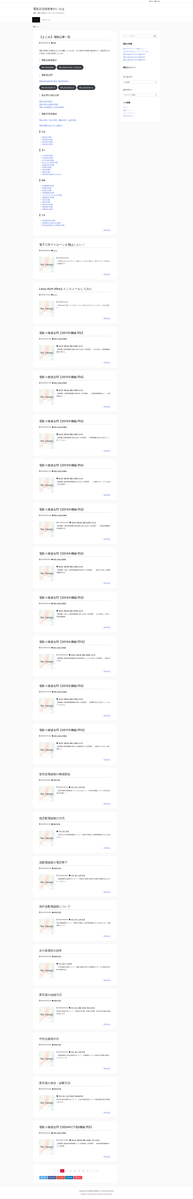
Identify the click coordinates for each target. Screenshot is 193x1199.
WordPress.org (128, 116)
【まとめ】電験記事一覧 (54, 37)
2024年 (97, 1140)
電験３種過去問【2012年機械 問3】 (62, 421)
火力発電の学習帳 (47, 158)
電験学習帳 (56, 780)
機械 (71, 346)
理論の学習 (43, 120)
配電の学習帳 (46, 172)
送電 (79, 787)
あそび (55, 250)
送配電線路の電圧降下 (53, 862)
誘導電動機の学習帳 (48, 192)
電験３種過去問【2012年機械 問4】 (62, 377)
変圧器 (93, 1008)
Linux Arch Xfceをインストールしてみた (65, 289)
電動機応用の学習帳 (48, 197)
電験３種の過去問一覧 (48, 87)
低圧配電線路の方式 (52, 818)
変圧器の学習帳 (46, 190)
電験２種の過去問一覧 (67, 87)
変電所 (84, 1008)
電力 (76, 787)
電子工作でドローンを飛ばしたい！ (62, 244)
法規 (67, 1096)
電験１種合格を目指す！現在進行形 (70, 67)
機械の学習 (63, 120)
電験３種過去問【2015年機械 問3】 (62, 686)
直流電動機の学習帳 (48, 185)
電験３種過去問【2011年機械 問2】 (61, 333)
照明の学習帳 (46, 199)
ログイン (126, 107)
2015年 (93, 655)
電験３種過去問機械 (60, 339)
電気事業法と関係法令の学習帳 (51, 223)
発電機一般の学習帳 (48, 165)
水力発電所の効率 (50, 950)
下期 (92, 1140)
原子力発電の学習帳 (48, 160)
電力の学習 (53, 120)
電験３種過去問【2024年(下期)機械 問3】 (66, 1127)
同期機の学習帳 (46, 188)
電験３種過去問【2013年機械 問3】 (62, 509)
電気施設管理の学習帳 (48, 220)
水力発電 (69, 964)
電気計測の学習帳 (47, 144)
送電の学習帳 (46, 169)
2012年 (80, 390)
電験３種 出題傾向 (46, 101)
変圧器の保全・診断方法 (54, 1083)
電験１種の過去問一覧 (86, 87)
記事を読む (107, 230)
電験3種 (66, 346)
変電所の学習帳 (46, 167)
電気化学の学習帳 (47, 204)
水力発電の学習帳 (47, 155)
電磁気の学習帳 (46, 137)
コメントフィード (128, 113)
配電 (83, 787)
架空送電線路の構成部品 (54, 774)
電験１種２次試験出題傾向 (49, 104)
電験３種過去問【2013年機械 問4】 (62, 465)
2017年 (80, 743)
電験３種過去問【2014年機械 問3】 (62, 597)
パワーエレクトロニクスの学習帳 (52, 195)
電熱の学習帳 (46, 202)
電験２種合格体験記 (47, 67)
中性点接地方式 (49, 1039)
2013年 (80, 478)
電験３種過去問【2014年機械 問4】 (62, 553)
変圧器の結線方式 (50, 994)
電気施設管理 (79, 1096)
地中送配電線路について (55, 906)
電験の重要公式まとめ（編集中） (51, 125)
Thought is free (107, 1194)
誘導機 (75, 346)
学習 (72, 787)
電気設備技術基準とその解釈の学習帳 (53, 225)
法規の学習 (72, 120)
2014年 (80, 566)
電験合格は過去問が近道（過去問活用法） (54, 81)
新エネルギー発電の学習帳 (50, 162)
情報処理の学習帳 (47, 209)
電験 (54, 43)
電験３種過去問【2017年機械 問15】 (62, 730)
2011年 (80, 346)
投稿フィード (127, 110)
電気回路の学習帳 (47, 139)
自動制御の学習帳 (47, 206)
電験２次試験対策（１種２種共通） (52, 107)
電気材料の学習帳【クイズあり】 (52, 174)
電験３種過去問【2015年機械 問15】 (62, 641)
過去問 (61, 346)
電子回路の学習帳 (47, 142)
